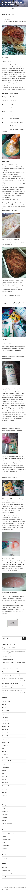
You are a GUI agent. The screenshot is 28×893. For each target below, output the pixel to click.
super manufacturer (7, 678)
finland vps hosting (7, 690)
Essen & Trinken (6, 826)
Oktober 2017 (5, 742)
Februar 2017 (5, 754)
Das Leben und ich (7, 823)
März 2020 (5, 707)
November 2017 (6, 739)
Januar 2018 (5, 736)
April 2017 (5, 751)
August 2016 (5, 767)
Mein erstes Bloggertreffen (9, 656)
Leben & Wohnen (6, 839)
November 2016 (6, 761)
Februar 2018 (5, 732)
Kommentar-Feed (7, 873)
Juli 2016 (4, 770)
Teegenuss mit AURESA (8, 648)
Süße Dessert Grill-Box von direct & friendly (13, 662)
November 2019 (6, 714)
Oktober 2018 (5, 723)
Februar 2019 (5, 720)
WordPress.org (6, 877)
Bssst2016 (5, 817)
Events (4, 830)
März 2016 (5, 783)
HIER (22, 460)
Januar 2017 (5, 757)
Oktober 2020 (6, 701)
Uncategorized (6, 858)
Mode (3, 842)
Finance (4, 675)
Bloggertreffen (6, 811)
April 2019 (5, 717)
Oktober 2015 (5, 786)
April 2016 (5, 779)
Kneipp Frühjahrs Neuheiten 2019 (14, 303)
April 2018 (5, 729)
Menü (14, 9)
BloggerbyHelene (6, 808)
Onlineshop (19, 611)
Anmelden (5, 867)
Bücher (4, 820)
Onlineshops (5, 845)
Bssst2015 (5, 814)
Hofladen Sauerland (7, 659)
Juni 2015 (4, 792)
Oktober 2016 (5, 764)
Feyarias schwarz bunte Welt (13, 3)
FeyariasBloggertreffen (8, 833)
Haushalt (4, 836)
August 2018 (5, 726)
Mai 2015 (4, 795)
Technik (4, 855)
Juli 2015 (4, 789)
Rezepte (4, 848)
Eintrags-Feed (6, 870)
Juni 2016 (4, 773)
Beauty (4, 805)
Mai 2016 (4, 776)
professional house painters (9, 683)
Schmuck (4, 851)
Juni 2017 (4, 748)
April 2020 (5, 704)
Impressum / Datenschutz (8, 887)
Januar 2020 (5, 711)
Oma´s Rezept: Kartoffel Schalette (14, 21)
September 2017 (6, 745)
